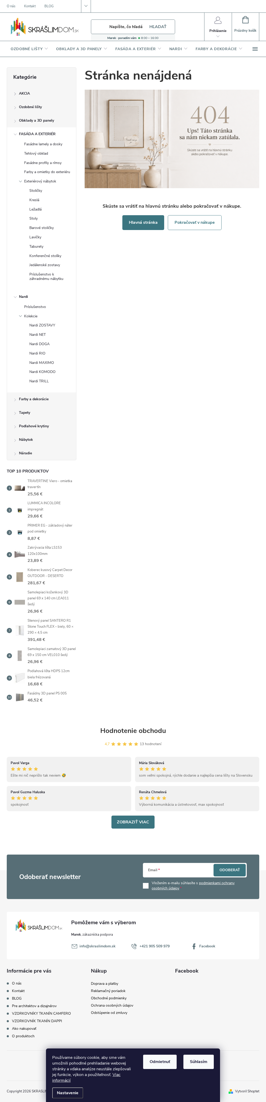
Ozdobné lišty (30, 106)
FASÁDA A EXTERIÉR (37, 134)
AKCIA (24, 93)
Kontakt (30, 6)
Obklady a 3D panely (36, 120)
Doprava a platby (104, 983)
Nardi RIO (37, 353)
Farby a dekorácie (34, 399)
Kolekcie (30, 316)
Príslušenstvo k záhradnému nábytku (46, 276)
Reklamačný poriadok (108, 990)
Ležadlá (35, 209)
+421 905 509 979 (154, 946)
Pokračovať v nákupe (195, 222)
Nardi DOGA (39, 344)
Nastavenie (67, 1093)
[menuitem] (29, 49)
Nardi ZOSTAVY (42, 325)
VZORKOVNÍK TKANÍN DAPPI (37, 1021)
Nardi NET (37, 334)
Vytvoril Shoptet (247, 1091)
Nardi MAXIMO (41, 362)
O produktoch (23, 1036)
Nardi (23, 296)
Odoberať (230, 870)
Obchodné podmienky (109, 998)
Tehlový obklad (36, 153)
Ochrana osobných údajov (112, 1005)
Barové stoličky (41, 227)
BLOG (49, 6)
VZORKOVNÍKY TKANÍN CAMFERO (41, 1013)
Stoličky (35, 190)
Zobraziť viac (133, 822)
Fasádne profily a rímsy (43, 162)
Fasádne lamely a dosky (43, 144)
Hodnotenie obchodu (133, 730)
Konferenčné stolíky (45, 255)
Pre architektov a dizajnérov (34, 1005)
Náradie (25, 453)
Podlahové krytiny (34, 426)
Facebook (207, 946)
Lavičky (35, 237)
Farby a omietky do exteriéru (47, 171)
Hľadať (158, 27)
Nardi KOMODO (42, 371)
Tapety (24, 412)
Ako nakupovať (24, 1028)
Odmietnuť (160, 1062)
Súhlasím (198, 1062)
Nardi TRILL (39, 381)
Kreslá (34, 200)
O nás (11, 6)
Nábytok (26, 439)
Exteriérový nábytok (40, 181)
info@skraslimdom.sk (97, 946)
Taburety (36, 246)
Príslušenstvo (35, 306)
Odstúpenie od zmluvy (109, 1012)
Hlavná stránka (143, 222)
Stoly (33, 218)
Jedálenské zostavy (44, 265)
